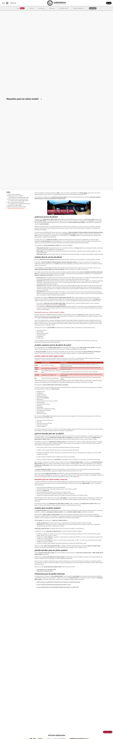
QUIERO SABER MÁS (108, 732)
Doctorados (52, 8)
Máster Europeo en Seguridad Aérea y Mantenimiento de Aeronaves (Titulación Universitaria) (58, 581)
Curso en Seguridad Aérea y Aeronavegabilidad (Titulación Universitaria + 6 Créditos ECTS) (58, 587)
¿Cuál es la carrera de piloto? (13, 194)
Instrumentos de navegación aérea (45, 570)
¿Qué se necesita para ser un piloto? (15, 202)
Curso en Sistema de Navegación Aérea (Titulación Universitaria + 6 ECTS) (54, 584)
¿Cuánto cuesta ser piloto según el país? (18, 200)
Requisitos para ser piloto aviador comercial (19, 203)
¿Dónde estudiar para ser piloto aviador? (16, 206)
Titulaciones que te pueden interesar (15, 208)
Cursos (20, 8)
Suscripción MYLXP (63, 8)
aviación (85, 192)
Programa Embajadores (78, 8)
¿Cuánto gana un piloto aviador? (14, 205)
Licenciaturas (42, 8)
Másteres (31, 8)
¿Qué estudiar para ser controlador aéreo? (46, 569)
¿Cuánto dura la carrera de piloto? (14, 195)
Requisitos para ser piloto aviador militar (18, 197)
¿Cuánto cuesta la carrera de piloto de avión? (17, 199)
